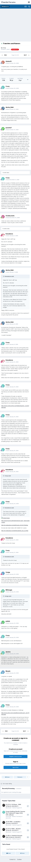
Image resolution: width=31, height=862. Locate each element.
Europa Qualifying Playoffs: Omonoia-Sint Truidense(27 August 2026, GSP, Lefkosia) (15, 813)
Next (25, 55)
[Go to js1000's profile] (3, 622)
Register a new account (15, 756)
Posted (12, 63)
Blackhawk (8, 807)
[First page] (2, 55)
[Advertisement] (15, 24)
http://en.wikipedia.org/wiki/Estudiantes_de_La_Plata (14, 530)
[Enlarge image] (5, 518)
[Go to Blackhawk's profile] (3, 805)
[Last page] (29, 55)
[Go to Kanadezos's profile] (3, 234)
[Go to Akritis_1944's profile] (3, 108)
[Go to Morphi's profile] (3, 672)
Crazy (4, 47)
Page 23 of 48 (15, 55)
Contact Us (12, 859)
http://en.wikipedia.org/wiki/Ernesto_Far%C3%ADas (14, 525)
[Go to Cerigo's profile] (3, 573)
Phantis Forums (8, 2)
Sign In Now (16, 767)
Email (9, 853)
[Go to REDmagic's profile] (3, 591)
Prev (5, 55)
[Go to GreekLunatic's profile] (3, 216)
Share (8, 777)
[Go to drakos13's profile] (3, 62)
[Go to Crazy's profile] (3, 87)
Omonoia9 (8, 816)
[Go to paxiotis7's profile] (3, 128)
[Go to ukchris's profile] (3, 652)
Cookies (19, 859)
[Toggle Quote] (3, 276)
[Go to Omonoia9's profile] (3, 812)
